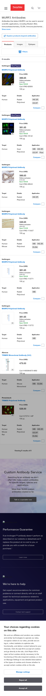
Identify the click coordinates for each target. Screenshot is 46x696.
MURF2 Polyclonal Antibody (13, 70)
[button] (23, 52)
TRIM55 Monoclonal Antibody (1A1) (16, 355)
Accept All (23, 688)
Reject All (23, 680)
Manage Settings (23, 672)
